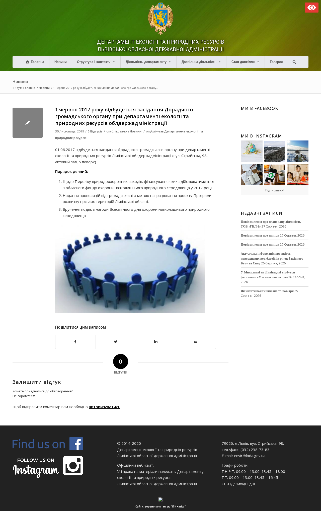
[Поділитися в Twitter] (116, 342)
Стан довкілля (243, 62)
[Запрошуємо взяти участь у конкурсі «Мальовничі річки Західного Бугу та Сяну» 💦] (297, 175)
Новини (60, 62)
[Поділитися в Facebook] (75, 342)
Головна (37, 62)
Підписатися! (274, 190)
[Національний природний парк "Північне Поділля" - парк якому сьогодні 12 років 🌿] (297, 151)
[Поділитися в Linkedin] (156, 342)
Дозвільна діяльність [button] (199, 62)
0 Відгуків (95, 131)
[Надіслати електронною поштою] (196, 342)
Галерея (276, 62)
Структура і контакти (94, 62)
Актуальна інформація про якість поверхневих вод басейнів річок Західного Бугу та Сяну (272, 258)
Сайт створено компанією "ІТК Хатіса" (160, 506)
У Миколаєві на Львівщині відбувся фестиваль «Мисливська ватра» (268, 274)
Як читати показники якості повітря (267, 290)
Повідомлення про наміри (260, 235)
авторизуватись (104, 406)
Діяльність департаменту (146, 62)
